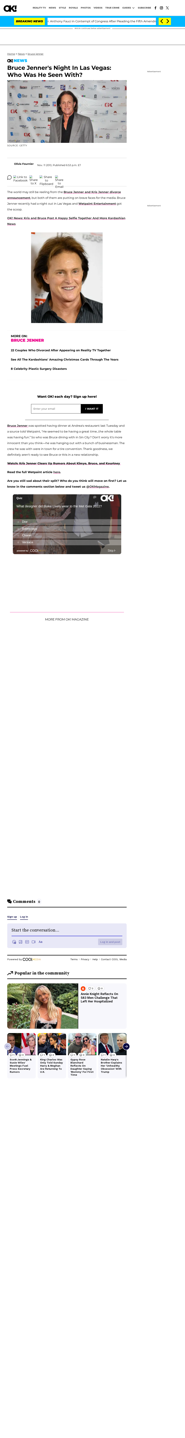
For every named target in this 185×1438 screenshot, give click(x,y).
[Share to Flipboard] (46, 177)
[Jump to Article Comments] (9, 177)
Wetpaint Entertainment (97, 203)
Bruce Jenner (17, 425)
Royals (73, 7)
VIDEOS (98, 7)
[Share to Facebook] (20, 177)
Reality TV (39, 7)
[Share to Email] (59, 177)
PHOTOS (86, 7)
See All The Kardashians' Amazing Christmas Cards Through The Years (65, 359)
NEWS (52, 7)
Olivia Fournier (24, 163)
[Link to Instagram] (161, 7)
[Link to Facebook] (155, 7)
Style (62, 7)
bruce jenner (36, 53)
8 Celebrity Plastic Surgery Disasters (39, 369)
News (21, 53)
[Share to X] (33, 177)
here (56, 472)
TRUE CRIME (112, 7)
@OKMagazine (97, 486)
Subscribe (144, 7)
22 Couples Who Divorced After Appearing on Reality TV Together (61, 350)
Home (11, 53)
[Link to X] (167, 7)
